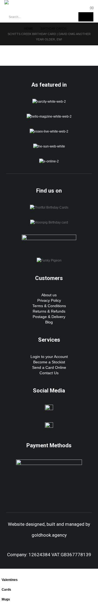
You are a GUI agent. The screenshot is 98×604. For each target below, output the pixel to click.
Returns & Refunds (49, 311)
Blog (49, 322)
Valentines (10, 579)
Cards (6, 589)
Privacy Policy (49, 300)
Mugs (6, 599)
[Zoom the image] (49, 101)
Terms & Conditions (49, 306)
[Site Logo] (19, 2)
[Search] (85, 16)
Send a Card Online (49, 367)
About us (49, 295)
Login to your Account (49, 356)
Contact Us (49, 373)
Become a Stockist (49, 362)
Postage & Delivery (49, 316)
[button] (3, 572)
